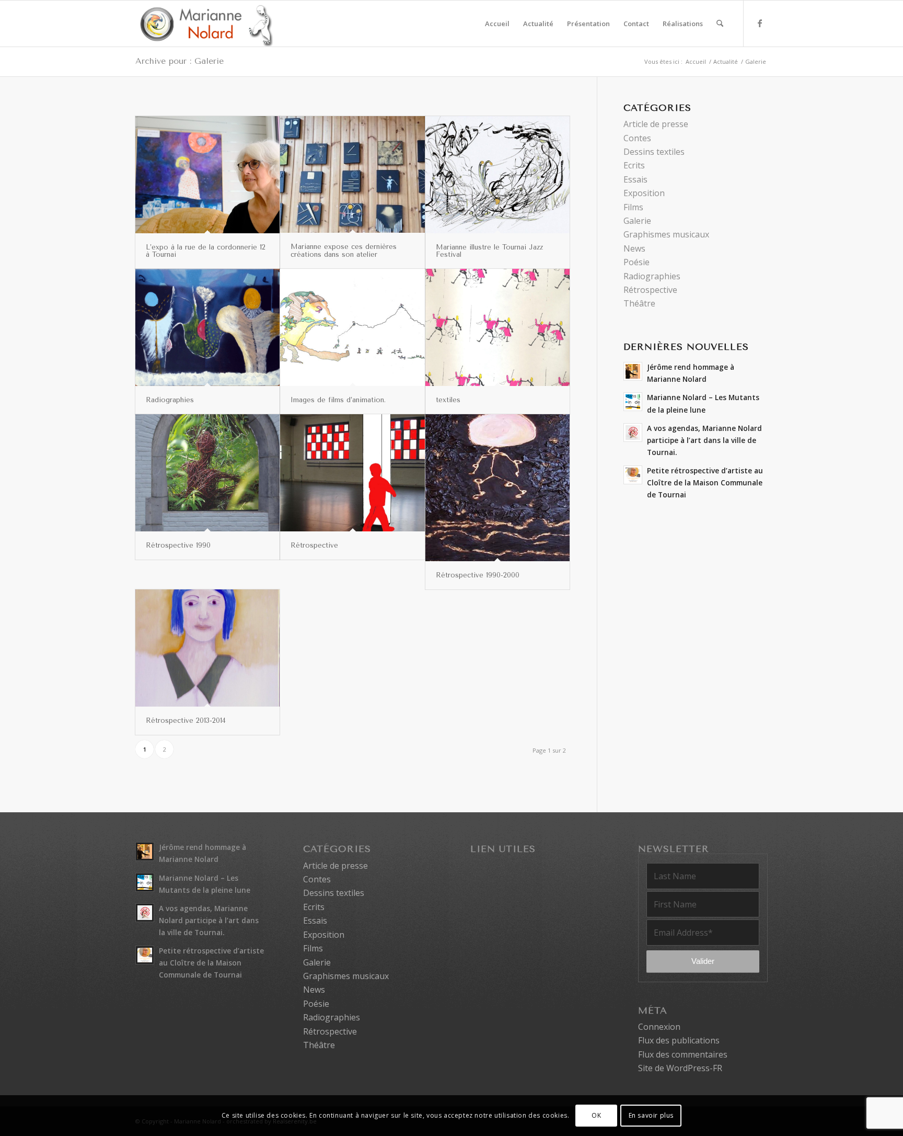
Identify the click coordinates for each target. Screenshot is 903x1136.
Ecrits (634, 165)
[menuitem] (497, 24)
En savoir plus (651, 1115)
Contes (637, 138)
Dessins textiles (654, 151)
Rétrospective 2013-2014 (186, 720)
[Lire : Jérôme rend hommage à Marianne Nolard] (632, 371)
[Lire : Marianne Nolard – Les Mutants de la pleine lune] (632, 401)
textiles (448, 400)
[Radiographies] (207, 327)
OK (596, 1115)
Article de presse (655, 124)
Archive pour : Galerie (179, 61)
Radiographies (170, 400)
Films (633, 207)
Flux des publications (679, 1040)
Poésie (636, 262)
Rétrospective (314, 545)
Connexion (659, 1026)
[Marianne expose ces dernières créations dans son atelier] (352, 174)
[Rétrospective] (352, 472)
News (634, 248)
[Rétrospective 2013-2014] (207, 648)
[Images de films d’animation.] (352, 327)
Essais (635, 179)
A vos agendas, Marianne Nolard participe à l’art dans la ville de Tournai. (704, 440)
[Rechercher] (720, 24)
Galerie (637, 220)
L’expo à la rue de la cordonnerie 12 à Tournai (205, 250)
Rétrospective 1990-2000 (477, 575)
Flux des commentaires (682, 1054)
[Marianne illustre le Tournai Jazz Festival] (497, 174)
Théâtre (639, 303)
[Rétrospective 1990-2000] (497, 487)
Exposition (644, 193)
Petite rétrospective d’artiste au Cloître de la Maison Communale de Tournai (705, 482)
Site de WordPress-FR (680, 1068)
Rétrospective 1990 (178, 545)
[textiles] (497, 327)
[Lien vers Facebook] (760, 23)
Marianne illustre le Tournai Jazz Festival (489, 250)
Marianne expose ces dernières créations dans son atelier (344, 250)
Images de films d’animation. (338, 400)
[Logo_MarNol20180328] (204, 24)
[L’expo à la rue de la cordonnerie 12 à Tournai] (207, 174)
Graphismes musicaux (666, 234)
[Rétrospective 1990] (207, 472)
